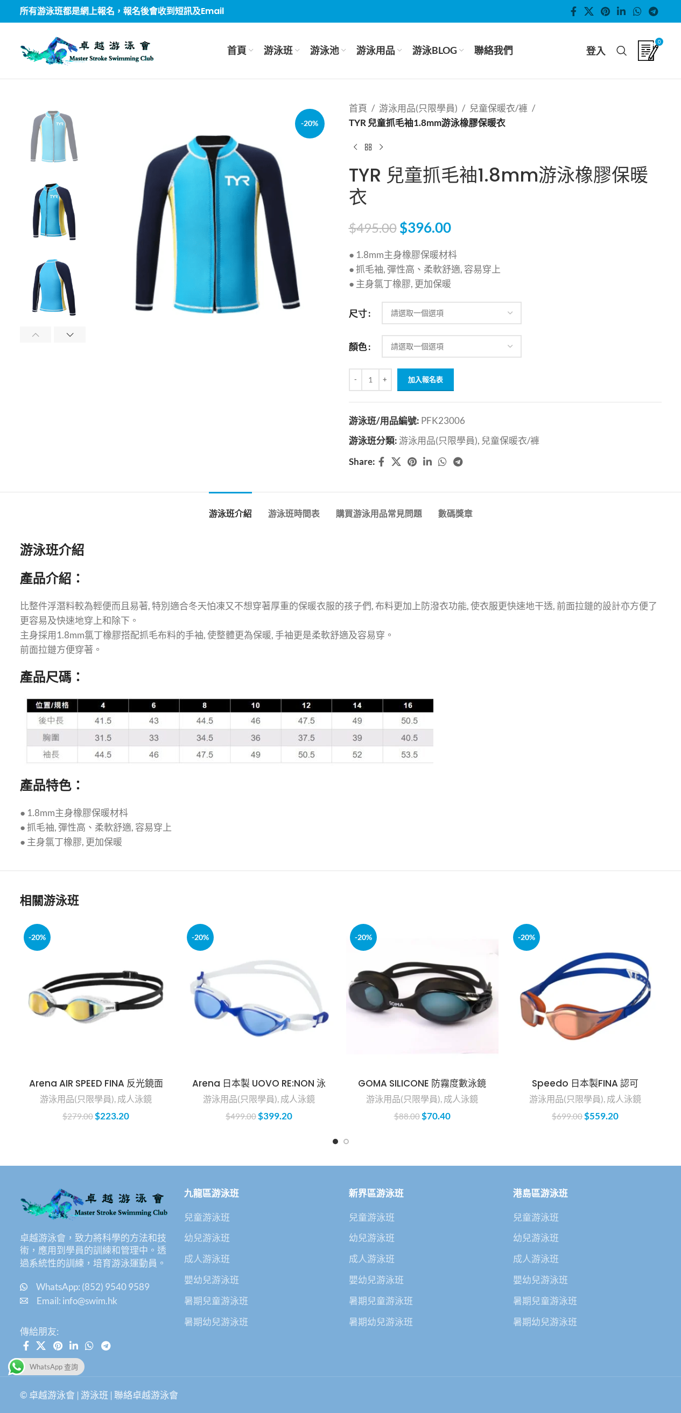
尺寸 (358, 313)
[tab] (230, 508)
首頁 (358, 108)
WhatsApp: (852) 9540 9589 (93, 1286)
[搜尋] (622, 50)
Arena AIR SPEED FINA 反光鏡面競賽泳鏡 (96, 1090)
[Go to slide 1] (335, 1141)
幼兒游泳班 (207, 1237)
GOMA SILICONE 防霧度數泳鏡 (422, 1083)
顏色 (358, 346)
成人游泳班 (207, 1258)
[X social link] (588, 11)
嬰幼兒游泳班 (211, 1279)
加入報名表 (425, 379)
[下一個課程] (381, 147)
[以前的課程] (355, 147)
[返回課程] (368, 147)
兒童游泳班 (207, 1217)
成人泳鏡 (134, 1099)
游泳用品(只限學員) (418, 108)
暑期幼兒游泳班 (216, 1321)
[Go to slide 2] (346, 1141)
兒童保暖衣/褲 (498, 108)
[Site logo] (87, 49)
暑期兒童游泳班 (216, 1300)
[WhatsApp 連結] (637, 11)
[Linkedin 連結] (621, 11)
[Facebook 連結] (573, 11)
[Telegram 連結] (653, 11)
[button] (36, 334)
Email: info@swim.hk (77, 1300)
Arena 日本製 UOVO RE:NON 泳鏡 (259, 1090)
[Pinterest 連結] (605, 11)
